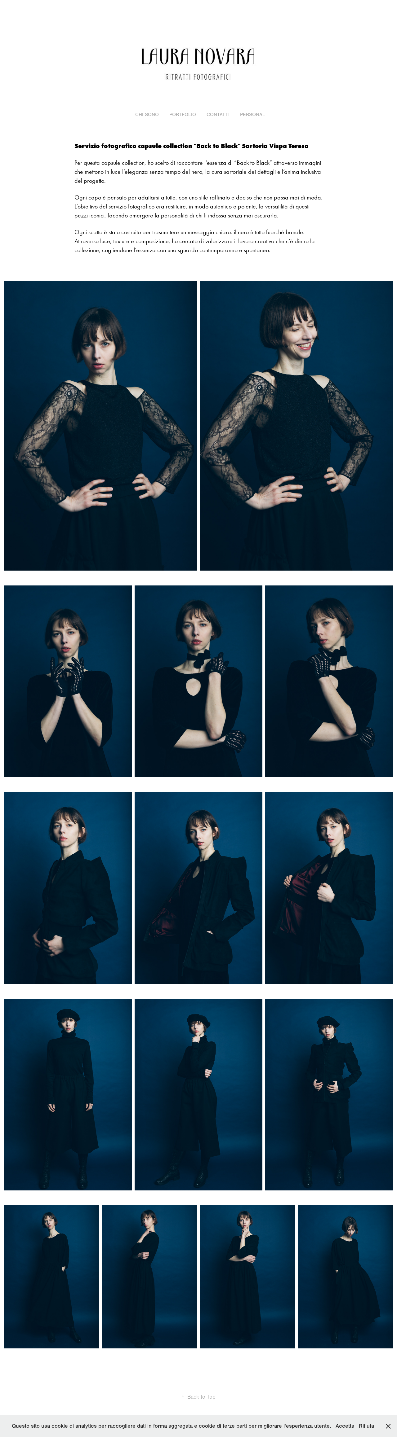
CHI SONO (147, 114)
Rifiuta (366, 1426)
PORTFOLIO (182, 114)
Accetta (345, 1426)
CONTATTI (218, 114)
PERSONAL (252, 114)
